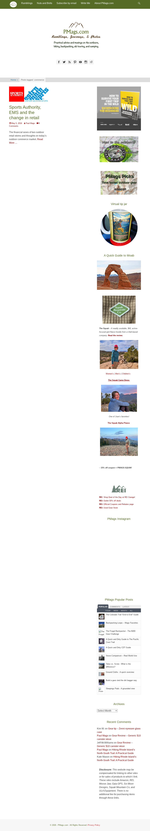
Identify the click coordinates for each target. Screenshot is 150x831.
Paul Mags (30, 123)
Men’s (118, 374)
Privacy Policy (94, 825)
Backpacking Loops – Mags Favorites (122, 623)
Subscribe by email (66, 3)
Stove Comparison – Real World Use (121, 656)
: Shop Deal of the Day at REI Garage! (117, 497)
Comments (115, 607)
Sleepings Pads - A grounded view (120, 688)
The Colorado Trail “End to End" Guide (122, 615)
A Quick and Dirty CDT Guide (118, 647)
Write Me (85, 3)
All (131, 610)
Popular (103, 607)
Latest (126, 607)
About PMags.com (104, 3)
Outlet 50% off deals (110, 501)
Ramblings (27, 3)
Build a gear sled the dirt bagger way (121, 680)
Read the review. (115, 335)
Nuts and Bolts (44, 3)
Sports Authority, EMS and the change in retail (25, 112)
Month (124, 610)
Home (14, 80)
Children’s (126, 374)
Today (108, 610)
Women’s (110, 374)
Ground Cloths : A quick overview (120, 672)
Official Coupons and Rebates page (116, 504)
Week (116, 610)
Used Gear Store (108, 508)
